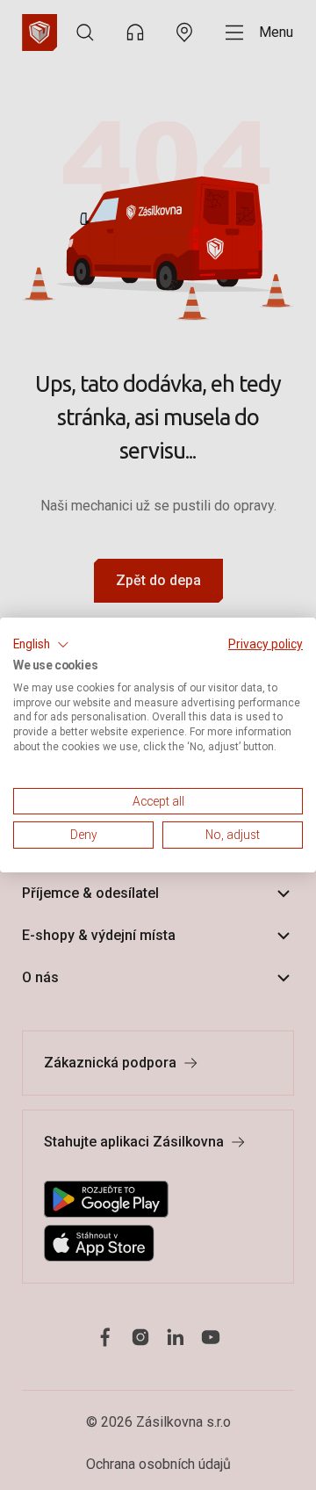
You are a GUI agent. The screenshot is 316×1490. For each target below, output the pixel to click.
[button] (41, 644)
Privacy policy (265, 644)
